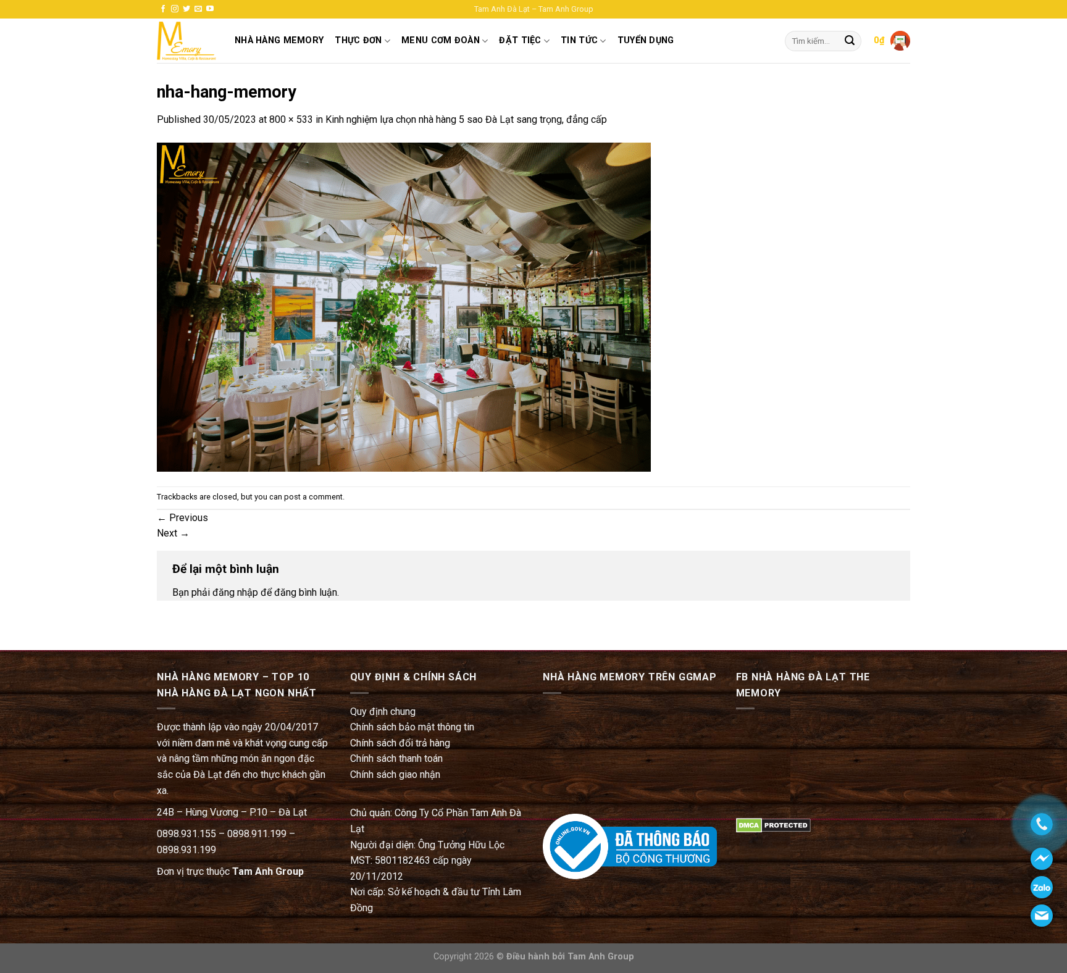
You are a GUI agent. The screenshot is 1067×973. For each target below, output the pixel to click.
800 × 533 (291, 119)
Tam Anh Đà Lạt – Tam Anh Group (533, 9)
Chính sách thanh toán (396, 758)
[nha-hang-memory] (404, 306)
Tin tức (579, 40)
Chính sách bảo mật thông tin (412, 727)
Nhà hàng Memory (279, 40)
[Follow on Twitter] (186, 9)
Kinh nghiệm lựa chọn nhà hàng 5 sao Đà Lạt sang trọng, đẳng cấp (466, 119)
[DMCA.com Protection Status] (773, 824)
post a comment (313, 496)
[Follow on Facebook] (163, 9)
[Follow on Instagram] (174, 9)
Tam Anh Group (268, 871)
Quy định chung (383, 711)
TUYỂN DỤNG (645, 40)
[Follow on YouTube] (210, 9)
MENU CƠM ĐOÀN (440, 40)
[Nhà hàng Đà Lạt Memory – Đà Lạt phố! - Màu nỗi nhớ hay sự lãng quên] (186, 41)
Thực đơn (358, 40)
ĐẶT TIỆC (520, 40)
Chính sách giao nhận (395, 774)
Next (173, 533)
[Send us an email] (198, 9)
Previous (182, 518)
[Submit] (849, 41)
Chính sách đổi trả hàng (400, 743)
